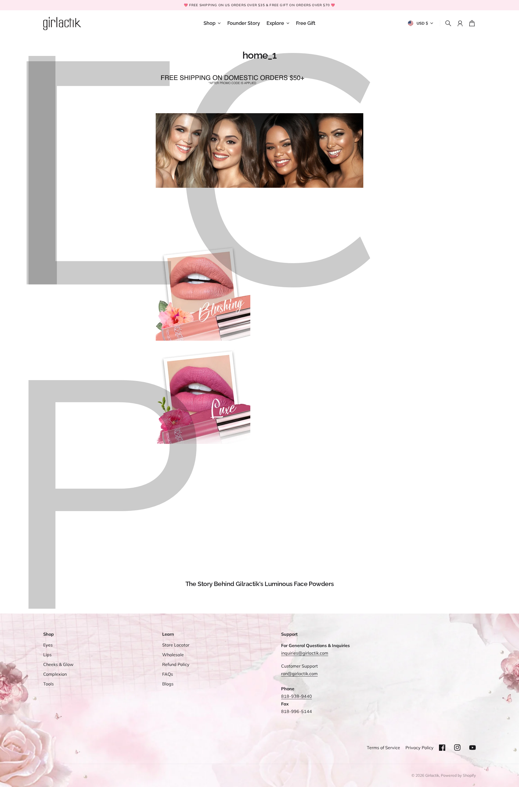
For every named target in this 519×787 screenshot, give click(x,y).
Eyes (48, 645)
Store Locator (175, 645)
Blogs (168, 683)
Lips (47, 654)
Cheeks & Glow (58, 664)
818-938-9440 (296, 696)
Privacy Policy (419, 747)
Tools (48, 683)
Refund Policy (175, 664)
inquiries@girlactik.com (304, 653)
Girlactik (432, 775)
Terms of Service (383, 747)
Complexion (55, 674)
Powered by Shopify (458, 775)
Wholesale (173, 654)
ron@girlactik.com (299, 673)
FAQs (167, 674)
